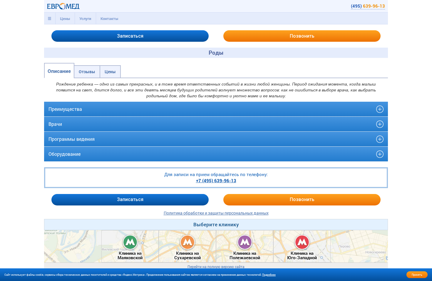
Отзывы (87, 71)
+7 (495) (216, 180)
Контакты (109, 18)
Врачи (55, 124)
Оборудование (64, 154)
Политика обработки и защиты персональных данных (216, 213)
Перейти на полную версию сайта (216, 267)
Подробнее (269, 274)
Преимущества (65, 109)
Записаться (130, 36)
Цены (65, 18)
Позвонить (302, 36)
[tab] (49, 18)
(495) (368, 6)
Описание (59, 71)
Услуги (85, 18)
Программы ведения (71, 139)
